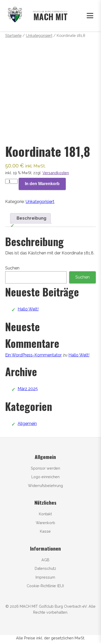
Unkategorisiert (39, 35)
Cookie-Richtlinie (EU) (45, 586)
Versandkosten (55, 173)
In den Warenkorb (42, 183)
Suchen (12, 268)
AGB (45, 560)
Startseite (13, 35)
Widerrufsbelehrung (45, 485)
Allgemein (27, 423)
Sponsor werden (45, 468)
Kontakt (45, 514)
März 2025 (28, 388)
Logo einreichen (45, 477)
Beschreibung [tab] (31, 218)
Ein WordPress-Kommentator (33, 355)
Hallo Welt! (28, 309)
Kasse (45, 531)
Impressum (45, 577)
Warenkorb (45, 522)
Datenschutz (45, 568)
